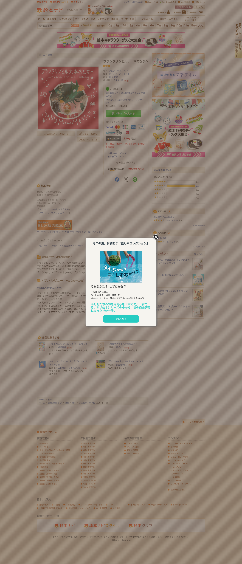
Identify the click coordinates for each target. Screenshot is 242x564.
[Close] (156, 237)
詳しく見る (121, 319)
